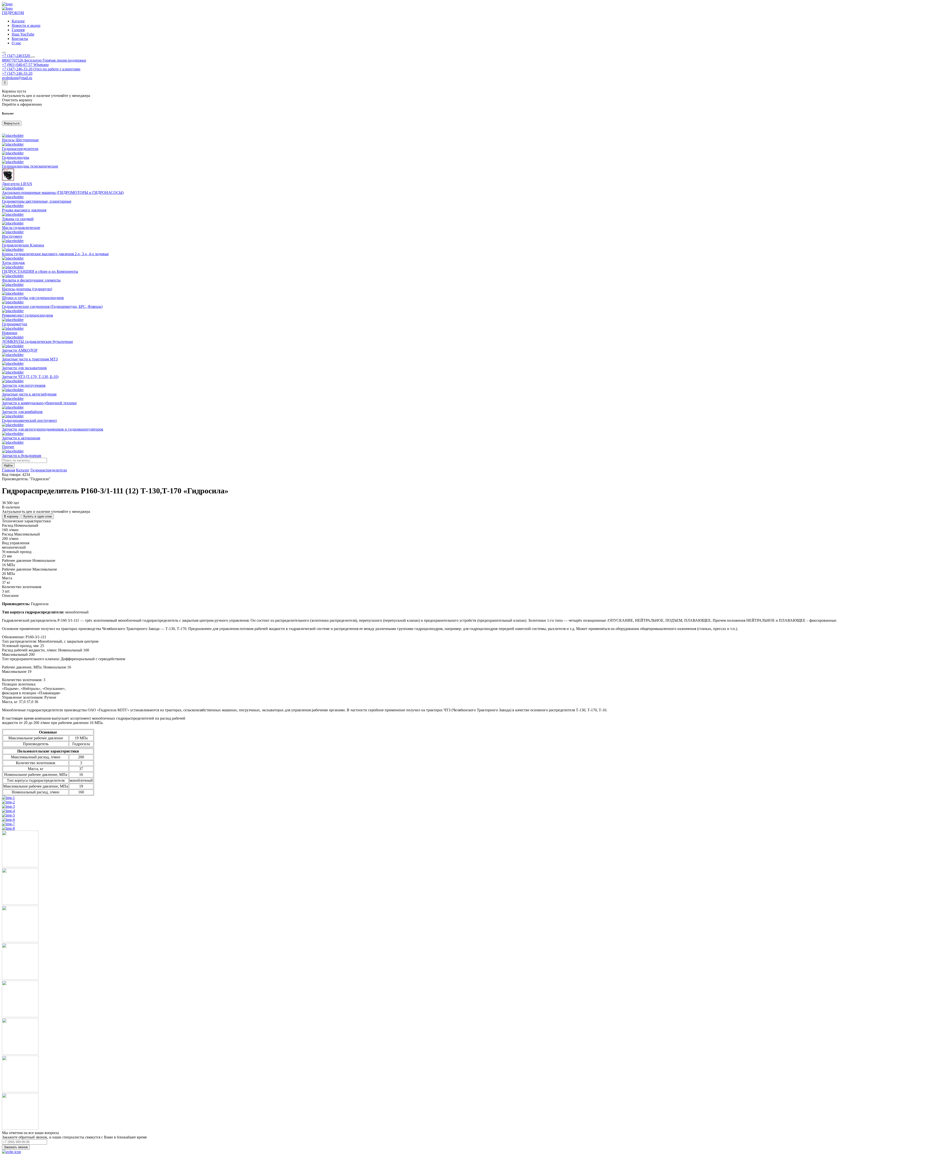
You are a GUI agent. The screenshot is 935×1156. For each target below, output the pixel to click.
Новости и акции (26, 25)
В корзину (11, 516)
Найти (8, 465)
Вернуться (11, 123)
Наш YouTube (23, 34)
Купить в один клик (37, 516)
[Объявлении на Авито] (11, 1152)
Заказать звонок (16, 1147)
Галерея (18, 30)
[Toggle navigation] (4, 52)
